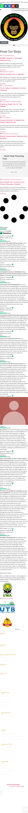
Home (2, 696)
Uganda (3, 716)
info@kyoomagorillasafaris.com (8, 657)
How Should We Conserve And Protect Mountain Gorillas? (12, 183)
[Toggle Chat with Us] (1, 792)
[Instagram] (17, 6)
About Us (3, 699)
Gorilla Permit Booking (6, 756)
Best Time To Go (5, 748)
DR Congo (3, 719)
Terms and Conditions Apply (16, 786)
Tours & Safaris (4, 704)
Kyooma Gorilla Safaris (13, 784)
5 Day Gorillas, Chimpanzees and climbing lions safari (14, 736)
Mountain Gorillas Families (7, 753)
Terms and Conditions (6, 702)
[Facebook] (5, 6)
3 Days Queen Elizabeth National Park (10, 733)
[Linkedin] (9, 6)
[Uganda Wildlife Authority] (7, 596)
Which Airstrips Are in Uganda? (12, 74)
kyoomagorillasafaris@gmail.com (8, 660)
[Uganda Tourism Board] (7, 614)
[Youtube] (13, 6)
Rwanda (3, 724)
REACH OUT (14, 172)
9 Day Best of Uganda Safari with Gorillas (11, 739)
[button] (14, 45)
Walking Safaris (4, 773)
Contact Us (3, 707)
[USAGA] (7, 629)
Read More (3, 70)
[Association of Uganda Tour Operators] (6, 598)
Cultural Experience (5, 768)
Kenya (2, 722)
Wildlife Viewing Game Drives (8, 770)
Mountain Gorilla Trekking (7, 765)
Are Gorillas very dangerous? (8, 750)
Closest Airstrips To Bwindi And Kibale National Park (12, 121)
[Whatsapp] (2, 6)
